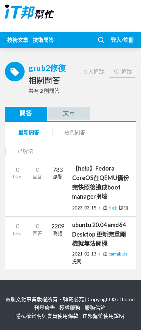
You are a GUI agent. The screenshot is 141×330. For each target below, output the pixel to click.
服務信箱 (95, 308)
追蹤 (126, 71)
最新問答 (28, 132)
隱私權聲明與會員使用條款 (46, 316)
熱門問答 (74, 132)
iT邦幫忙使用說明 (103, 316)
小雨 (114, 207)
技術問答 (43, 40)
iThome (125, 299)
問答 (26, 113)
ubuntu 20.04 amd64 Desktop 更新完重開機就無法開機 (99, 234)
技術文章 (17, 40)
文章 (69, 113)
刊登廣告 (44, 308)
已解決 (25, 151)
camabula (118, 253)
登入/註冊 (122, 40)
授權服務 (69, 308)
